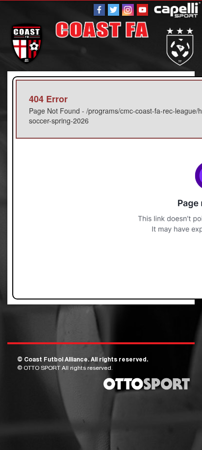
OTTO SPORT (42, 368)
